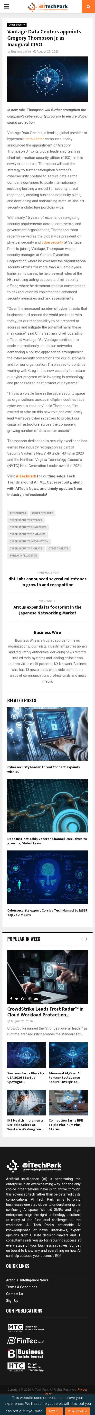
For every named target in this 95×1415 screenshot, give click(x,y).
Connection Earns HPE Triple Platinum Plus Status (66, 1125)
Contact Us (14, 1294)
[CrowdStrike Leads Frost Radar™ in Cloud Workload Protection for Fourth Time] (47, 977)
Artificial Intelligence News (27, 1280)
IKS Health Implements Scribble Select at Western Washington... (25, 1125)
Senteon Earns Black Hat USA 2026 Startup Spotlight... (26, 1077)
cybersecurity (52, 242)
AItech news (18, 513)
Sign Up (12, 1301)
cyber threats (58, 548)
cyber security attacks (26, 520)
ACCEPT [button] (54, 1411)
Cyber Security (17, 24)
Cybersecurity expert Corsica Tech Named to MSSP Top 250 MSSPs (47, 913)
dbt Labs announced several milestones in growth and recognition (47, 582)
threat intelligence (23, 555)
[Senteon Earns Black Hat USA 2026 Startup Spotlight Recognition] (26, 1055)
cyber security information (29, 541)
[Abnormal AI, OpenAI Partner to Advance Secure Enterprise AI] (68, 1055)
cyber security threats (26, 548)
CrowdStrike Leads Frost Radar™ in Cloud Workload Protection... (45, 1012)
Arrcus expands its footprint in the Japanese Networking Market (47, 610)
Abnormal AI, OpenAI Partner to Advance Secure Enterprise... (65, 1077)
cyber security (42, 513)
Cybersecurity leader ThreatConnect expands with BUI (43, 769)
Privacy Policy (77, 1411)
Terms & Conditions (22, 1287)
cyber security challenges (28, 527)
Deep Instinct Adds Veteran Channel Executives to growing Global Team (47, 841)
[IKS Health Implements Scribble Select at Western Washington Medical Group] (26, 1103)
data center (35, 139)
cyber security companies (28, 534)
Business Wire (21, 51)
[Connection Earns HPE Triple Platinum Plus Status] (68, 1103)
